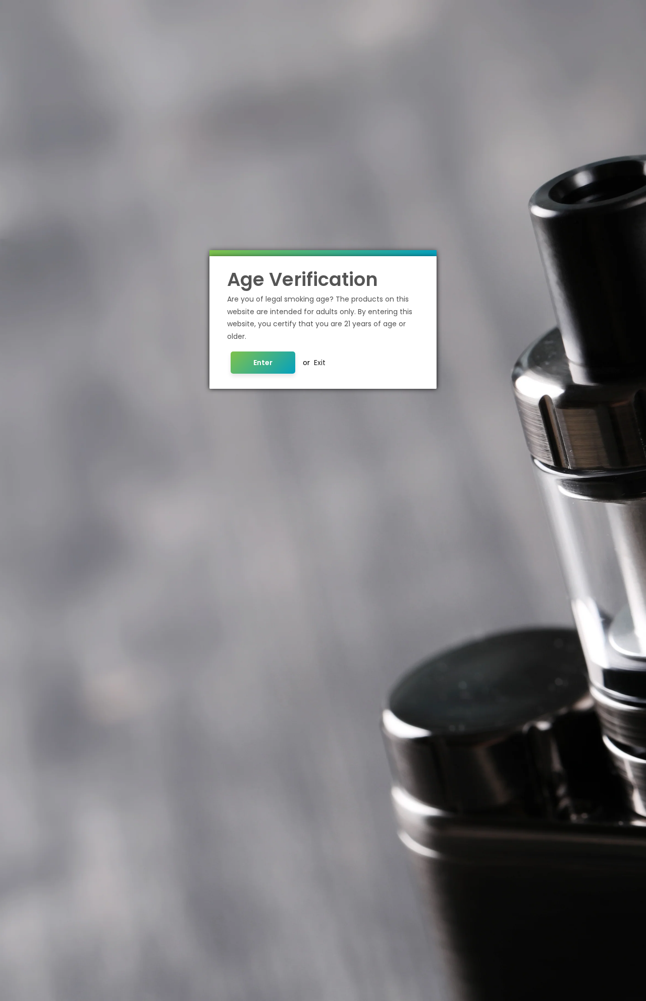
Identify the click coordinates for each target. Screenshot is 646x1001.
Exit (320, 363)
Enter (263, 363)
